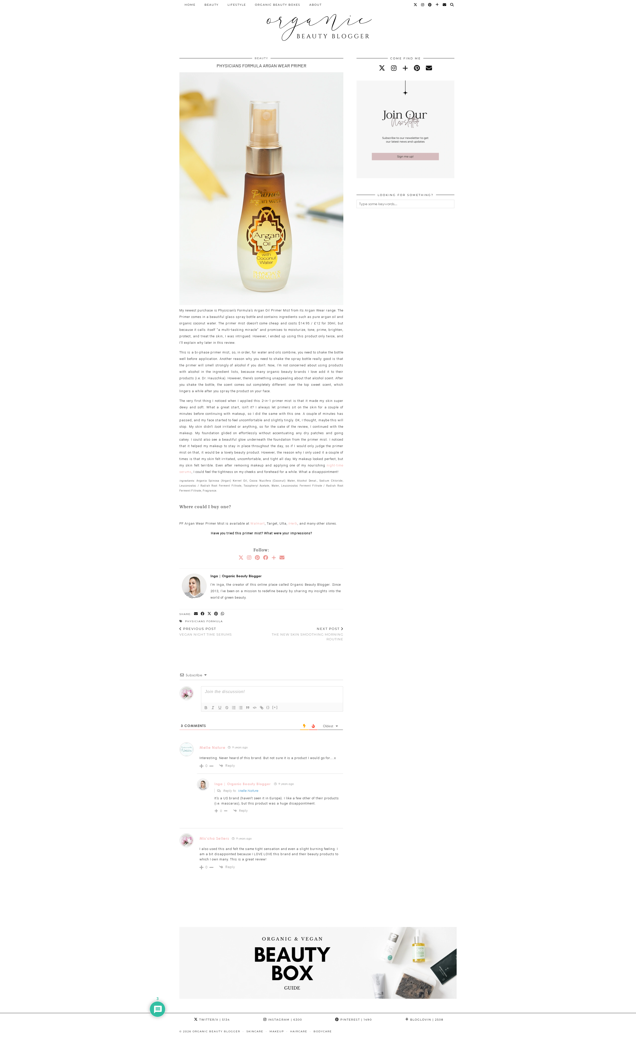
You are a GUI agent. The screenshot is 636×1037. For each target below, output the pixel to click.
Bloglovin (426, 1019)
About (315, 4)
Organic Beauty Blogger (216, 1031)
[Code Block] (254, 708)
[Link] (261, 708)
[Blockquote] (247, 708)
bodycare (323, 1031)
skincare (254, 1031)
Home (190, 4)
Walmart (257, 523)
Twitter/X (214, 1019)
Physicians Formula (204, 621)
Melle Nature (212, 747)
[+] (275, 707)
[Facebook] (265, 557)
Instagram (284, 1019)
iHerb (292, 523)
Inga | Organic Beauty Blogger (242, 784)
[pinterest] (417, 68)
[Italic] (212, 708)
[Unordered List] (240, 708)
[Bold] (205, 708)
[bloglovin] (405, 68)
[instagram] (394, 68)
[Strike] (226, 708)
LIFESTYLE (237, 4)
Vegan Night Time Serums (205, 631)
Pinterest (355, 1019)
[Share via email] (196, 614)
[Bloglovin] (437, 4)
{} (268, 707)
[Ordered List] (233, 708)
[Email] (445, 4)
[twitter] (382, 68)
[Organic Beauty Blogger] (318, 25)
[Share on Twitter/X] (209, 614)
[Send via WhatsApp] (223, 614)
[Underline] (219, 708)
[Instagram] (423, 4)
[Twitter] (416, 4)
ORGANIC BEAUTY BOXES (277, 4)
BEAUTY (211, 4)
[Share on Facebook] (202, 614)
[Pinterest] (430, 4)
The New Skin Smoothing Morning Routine (307, 634)
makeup (277, 1031)
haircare (298, 1031)
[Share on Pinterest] (216, 614)
